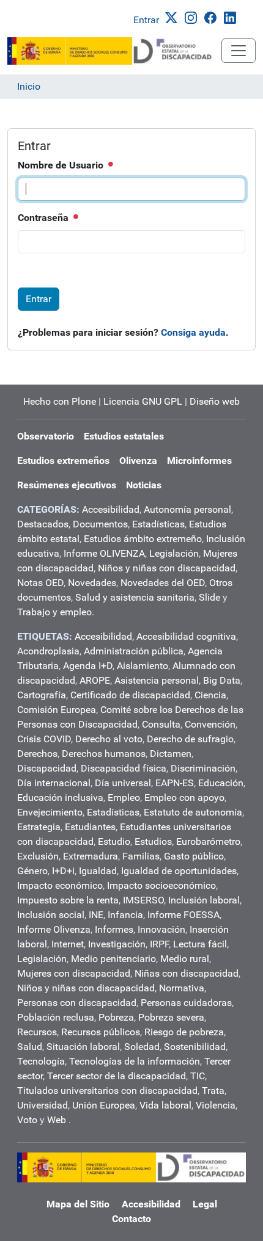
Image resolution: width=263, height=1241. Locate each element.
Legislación (174, 553)
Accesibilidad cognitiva (186, 636)
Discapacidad (46, 768)
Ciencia (210, 695)
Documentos (100, 524)
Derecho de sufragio (190, 739)
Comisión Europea (56, 709)
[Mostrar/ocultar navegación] (238, 50)
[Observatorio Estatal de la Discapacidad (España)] (114, 51)
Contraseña (44, 217)
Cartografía (41, 695)
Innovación (161, 929)
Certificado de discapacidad (130, 695)
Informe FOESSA (183, 915)
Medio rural (184, 958)
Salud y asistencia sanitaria (134, 597)
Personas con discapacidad (76, 1002)
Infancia (125, 915)
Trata (213, 1090)
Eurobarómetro (208, 841)
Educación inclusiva (60, 797)
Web (56, 1120)
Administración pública (133, 651)
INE (96, 915)
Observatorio (45, 436)
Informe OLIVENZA (104, 553)
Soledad (142, 1046)
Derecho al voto (109, 739)
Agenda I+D (88, 665)
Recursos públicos (100, 1032)
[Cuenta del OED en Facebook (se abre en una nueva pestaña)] (212, 17)
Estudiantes (90, 827)
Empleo (124, 797)
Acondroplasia (48, 651)
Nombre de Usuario (62, 165)
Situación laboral (83, 1046)
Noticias (143, 485)
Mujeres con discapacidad (73, 973)
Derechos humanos (104, 753)
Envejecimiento (50, 812)
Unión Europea (103, 1105)
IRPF (159, 944)
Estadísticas (158, 524)
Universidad (42, 1105)
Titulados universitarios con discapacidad (107, 1090)
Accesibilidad (110, 509)
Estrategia (39, 827)
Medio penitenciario (113, 958)
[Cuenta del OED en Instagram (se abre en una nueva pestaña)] (193, 17)
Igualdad (98, 871)
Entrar (146, 20)
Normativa (181, 988)
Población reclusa (55, 1017)
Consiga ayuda (193, 332)
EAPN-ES (174, 783)
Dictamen (170, 753)
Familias (141, 856)
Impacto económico (60, 885)
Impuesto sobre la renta (68, 900)
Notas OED (40, 582)
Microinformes (199, 460)
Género (32, 871)
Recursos (37, 1032)
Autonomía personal (187, 509)
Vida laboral (165, 1105)
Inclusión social (50, 915)
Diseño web (215, 401)
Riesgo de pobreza (184, 1032)
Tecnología (41, 1061)
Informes (114, 929)
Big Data (221, 680)
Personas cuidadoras (186, 1002)
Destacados (43, 524)
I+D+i (63, 871)
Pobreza (116, 1017)
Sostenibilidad (195, 1046)
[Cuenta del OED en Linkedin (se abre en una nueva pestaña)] (232, 17)
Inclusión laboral (204, 900)
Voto (27, 1120)
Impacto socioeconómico (161, 885)
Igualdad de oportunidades (179, 871)
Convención (210, 724)
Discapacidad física (123, 768)
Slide (209, 597)
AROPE (95, 680)
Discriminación (203, 768)
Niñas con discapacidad (187, 973)
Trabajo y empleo (54, 612)
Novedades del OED (162, 582)
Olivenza (138, 460)
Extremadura (90, 856)
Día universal (123, 783)
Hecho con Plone (59, 401)
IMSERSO (143, 900)
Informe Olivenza (54, 929)
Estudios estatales (124, 436)
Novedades (92, 582)
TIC (197, 1076)
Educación (220, 783)
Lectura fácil (200, 944)
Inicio (28, 86)
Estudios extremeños (63, 460)
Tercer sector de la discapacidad (116, 1076)
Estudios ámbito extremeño (143, 539)
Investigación (117, 944)
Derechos (37, 753)
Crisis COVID (44, 739)
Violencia (215, 1105)
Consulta (161, 724)
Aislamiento (142, 665)
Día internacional (54, 783)
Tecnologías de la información (134, 1061)
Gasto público (194, 856)
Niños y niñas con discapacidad (166, 568)
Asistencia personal (156, 680)
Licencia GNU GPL (142, 401)
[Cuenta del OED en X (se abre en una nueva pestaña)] (173, 17)
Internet (67, 944)
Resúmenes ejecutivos (66, 485)
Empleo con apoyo (184, 797)
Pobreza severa (171, 1017)
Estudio (114, 841)
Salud (29, 1046)
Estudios (153, 841)
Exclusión (38, 856)
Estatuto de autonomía (193, 812)
